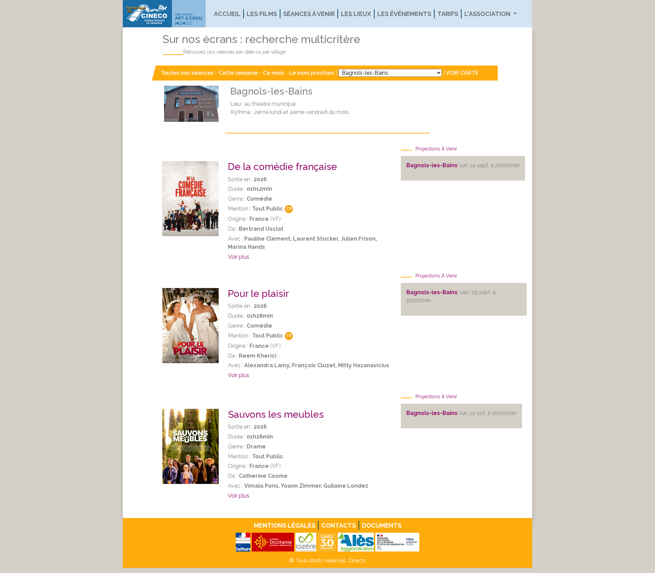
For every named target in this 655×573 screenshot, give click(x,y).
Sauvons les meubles (276, 414)
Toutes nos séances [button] (188, 73)
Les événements (404, 13)
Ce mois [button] (273, 73)
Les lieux (356, 13)
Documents (382, 525)
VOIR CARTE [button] (462, 73)
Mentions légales (284, 525)
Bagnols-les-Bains (431, 165)
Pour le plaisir (258, 293)
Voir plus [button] (238, 257)
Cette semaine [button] (238, 73)
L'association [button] (488, 13)
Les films (262, 13)
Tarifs (447, 13)
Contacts (338, 525)
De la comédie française (282, 166)
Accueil (227, 13)
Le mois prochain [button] (311, 73)
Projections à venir (436, 149)
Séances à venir (309, 13)
